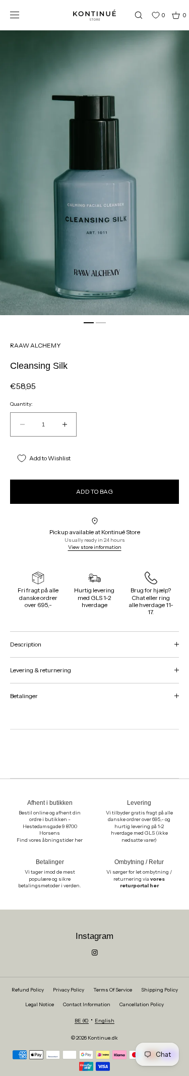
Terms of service (112, 989)
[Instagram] (95, 952)
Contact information (86, 1004)
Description (25, 644)
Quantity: (21, 404)
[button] (134, 15)
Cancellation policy (141, 1004)
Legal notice (39, 1004)
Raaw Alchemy (35, 345)
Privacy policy (68, 989)
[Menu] (22, 15)
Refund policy (28, 989)
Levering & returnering (40, 670)
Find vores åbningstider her (50, 840)
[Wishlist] (148, 15)
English (104, 1020)
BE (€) (82, 1020)
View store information (94, 547)
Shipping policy (159, 989)
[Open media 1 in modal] (94, 172)
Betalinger (24, 696)
